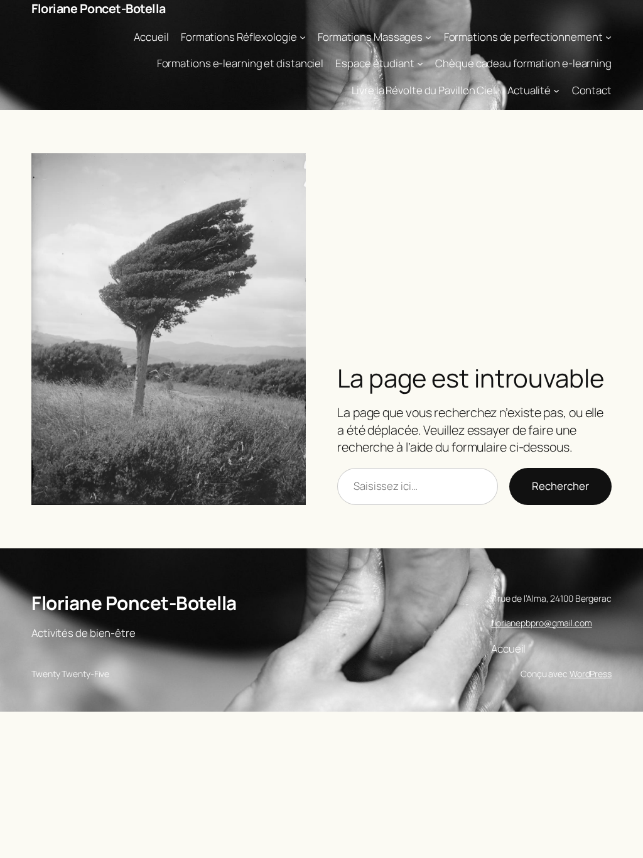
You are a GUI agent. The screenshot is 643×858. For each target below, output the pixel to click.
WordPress (591, 674)
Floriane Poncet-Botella (98, 8)
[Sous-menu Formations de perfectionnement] (608, 36)
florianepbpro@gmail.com (541, 623)
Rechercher (560, 486)
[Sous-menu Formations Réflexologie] (303, 36)
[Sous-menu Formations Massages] (428, 36)
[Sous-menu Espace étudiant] (420, 63)
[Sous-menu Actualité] (556, 90)
